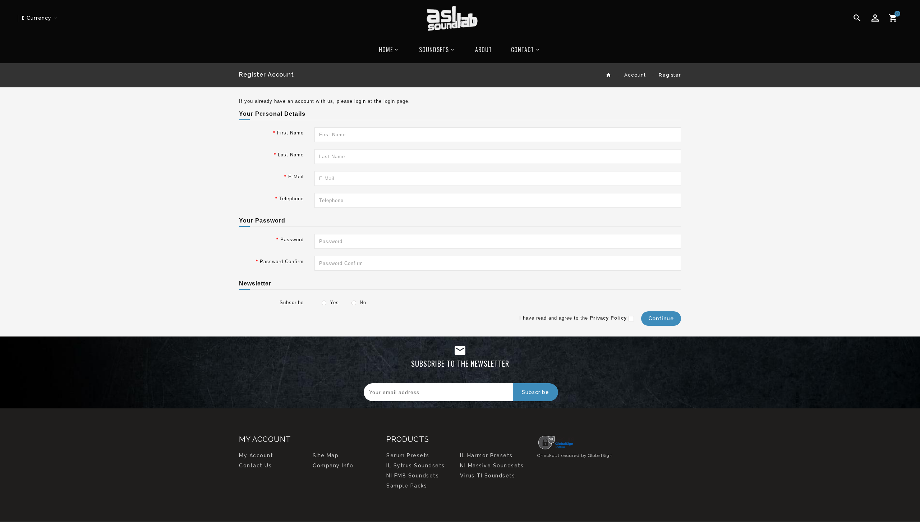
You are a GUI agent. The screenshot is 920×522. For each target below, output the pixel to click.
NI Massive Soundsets (492, 465)
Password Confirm (282, 261)
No (362, 302)
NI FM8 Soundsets (412, 476)
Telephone (291, 198)
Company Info (333, 465)
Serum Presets (407, 455)
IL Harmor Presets (486, 455)
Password (292, 239)
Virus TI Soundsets (487, 476)
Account (635, 75)
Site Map (326, 455)
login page (395, 101)
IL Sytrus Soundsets (415, 465)
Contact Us (255, 465)
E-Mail (296, 176)
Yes (333, 302)
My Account (256, 455)
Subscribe (292, 302)
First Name (290, 133)
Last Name (291, 154)
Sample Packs (406, 486)
